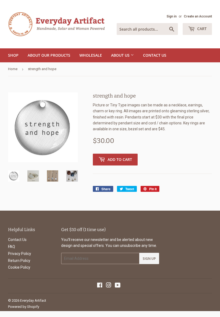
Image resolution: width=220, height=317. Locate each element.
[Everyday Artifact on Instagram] (108, 286)
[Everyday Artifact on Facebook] (99, 286)
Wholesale (90, 55)
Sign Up (149, 258)
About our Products (49, 55)
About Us (121, 55)
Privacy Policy (19, 253)
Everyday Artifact (33, 300)
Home (12, 69)
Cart (201, 28)
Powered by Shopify (23, 307)
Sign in (172, 16)
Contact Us (154, 55)
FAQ (11, 246)
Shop (13, 55)
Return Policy (19, 260)
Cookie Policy (19, 267)
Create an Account (198, 16)
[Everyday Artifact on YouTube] (117, 286)
